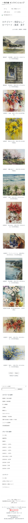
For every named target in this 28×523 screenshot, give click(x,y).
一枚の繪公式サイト (7, 14)
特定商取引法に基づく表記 (8, 501)
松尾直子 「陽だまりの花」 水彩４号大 (12, 141)
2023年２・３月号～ (7, 453)
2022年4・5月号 (6, 468)
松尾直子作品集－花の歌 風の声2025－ (12, 308)
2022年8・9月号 (6, 462)
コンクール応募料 (6, 422)
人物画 (3, 407)
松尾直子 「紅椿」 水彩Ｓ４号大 (10, 113)
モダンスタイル (5, 413)
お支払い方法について (7, 481)
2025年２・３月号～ (7, 447)
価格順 (20, 29)
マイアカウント (5, 487)
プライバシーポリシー (21, 501)
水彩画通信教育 (5, 425)
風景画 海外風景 (6, 401)
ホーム (5, 8)
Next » (16, 373)
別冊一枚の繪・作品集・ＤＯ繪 (9, 419)
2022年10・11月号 (6, 459)
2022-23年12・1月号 (7, 456)
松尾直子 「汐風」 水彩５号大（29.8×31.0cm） (14, 197)
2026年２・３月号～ (7, 444)
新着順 (24, 29)
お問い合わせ (7, 12)
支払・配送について (15, 8)
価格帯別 (4, 438)
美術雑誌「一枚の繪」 (7, 416)
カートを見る (17, 12)
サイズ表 (4, 478)
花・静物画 (4, 404)
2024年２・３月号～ (7, 450)
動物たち (4, 410)
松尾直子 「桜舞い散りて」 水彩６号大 (12, 169)
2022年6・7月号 (6, 465)
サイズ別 (4, 435)
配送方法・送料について (7, 484)
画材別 (3, 441)
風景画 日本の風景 (6, 398)
